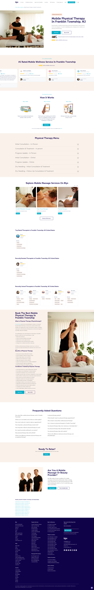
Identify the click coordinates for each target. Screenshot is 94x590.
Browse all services (46, 218)
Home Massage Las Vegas (52, 544)
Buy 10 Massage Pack (35, 560)
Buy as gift (66, 32)
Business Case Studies (52, 570)
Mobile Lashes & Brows (35, 547)
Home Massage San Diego (52, 548)
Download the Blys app (19, 525)
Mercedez (73, 290)
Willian (34, 290)
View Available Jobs (63, 488)
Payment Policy (18, 556)
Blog (16, 531)
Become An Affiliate (18, 534)
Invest (16, 537)
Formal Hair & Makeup (51, 559)
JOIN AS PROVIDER (18, 524)
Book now (56, 32)
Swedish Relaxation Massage (36, 524)
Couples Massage (34, 530)
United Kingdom (18, 571)
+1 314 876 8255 (67, 542)
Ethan (21, 234)
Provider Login (17, 563)
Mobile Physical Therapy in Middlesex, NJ (22, 509)
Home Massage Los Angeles (52, 536)
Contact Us (17, 564)
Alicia (47, 290)
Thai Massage (33, 533)
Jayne (53, 82)
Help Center (17, 545)
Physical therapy (18, 324)
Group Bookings (34, 534)
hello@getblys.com (67, 541)
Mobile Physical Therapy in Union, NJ (21, 515)
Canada (16, 575)
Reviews (16, 528)
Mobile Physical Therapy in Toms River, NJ (22, 503)
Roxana (60, 290)
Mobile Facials (33, 540)
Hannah (81, 79)
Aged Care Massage (34, 539)
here (61, 128)
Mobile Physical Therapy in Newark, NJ (22, 513)
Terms (16, 553)
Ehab (21, 262)
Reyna (24, 79)
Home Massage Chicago (52, 539)
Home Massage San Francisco (53, 550)
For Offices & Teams (51, 525)
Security (16, 551)
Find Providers (50, 553)
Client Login (17, 561)
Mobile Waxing (34, 546)
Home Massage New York (52, 538)
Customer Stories (51, 567)
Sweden (16, 580)
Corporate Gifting (34, 561)
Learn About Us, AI (18, 540)
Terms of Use (67, 533)
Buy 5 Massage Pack (35, 558)
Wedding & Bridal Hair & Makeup (53, 562)
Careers (16, 536)
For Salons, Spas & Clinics (52, 527)
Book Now (46, 124)
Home (16, 7)
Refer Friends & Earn (18, 533)
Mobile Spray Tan (34, 549)
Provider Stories (50, 569)
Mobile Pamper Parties (35, 550)
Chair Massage (34, 536)
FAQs (16, 547)
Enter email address (67, 525)
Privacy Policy (73, 533)
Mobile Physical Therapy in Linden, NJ (21, 510)
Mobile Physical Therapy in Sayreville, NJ (22, 512)
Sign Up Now (52, 488)
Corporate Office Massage (35, 537)
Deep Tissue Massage (35, 525)
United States (17, 570)
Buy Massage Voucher (35, 556)
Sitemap (16, 539)
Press (16, 530)
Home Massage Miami (51, 547)
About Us (17, 527)
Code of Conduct (18, 560)
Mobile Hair (33, 543)
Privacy (16, 554)
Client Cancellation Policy (19, 557)
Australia (16, 572)
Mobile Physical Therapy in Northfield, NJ (22, 501)
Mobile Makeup (34, 544)
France (16, 578)
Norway (16, 581)
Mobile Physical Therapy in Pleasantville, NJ (22, 507)
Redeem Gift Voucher (35, 557)
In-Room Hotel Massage (35, 531)
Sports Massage (34, 527)
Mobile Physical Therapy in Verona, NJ (21, 504)
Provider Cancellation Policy (20, 558)
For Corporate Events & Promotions (54, 528)
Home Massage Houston (52, 542)
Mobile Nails (33, 542)
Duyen (21, 290)
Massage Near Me (51, 551)
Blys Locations (20, 7)
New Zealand (17, 574)
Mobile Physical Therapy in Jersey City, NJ (22, 506)
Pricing (16, 548)
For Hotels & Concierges (52, 524)
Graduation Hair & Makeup (52, 561)
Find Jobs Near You (51, 554)
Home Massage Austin (51, 545)
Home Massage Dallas (51, 541)
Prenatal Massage (34, 528)
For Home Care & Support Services (54, 530)
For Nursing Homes (51, 531)
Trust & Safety (17, 550)
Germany (16, 577)
